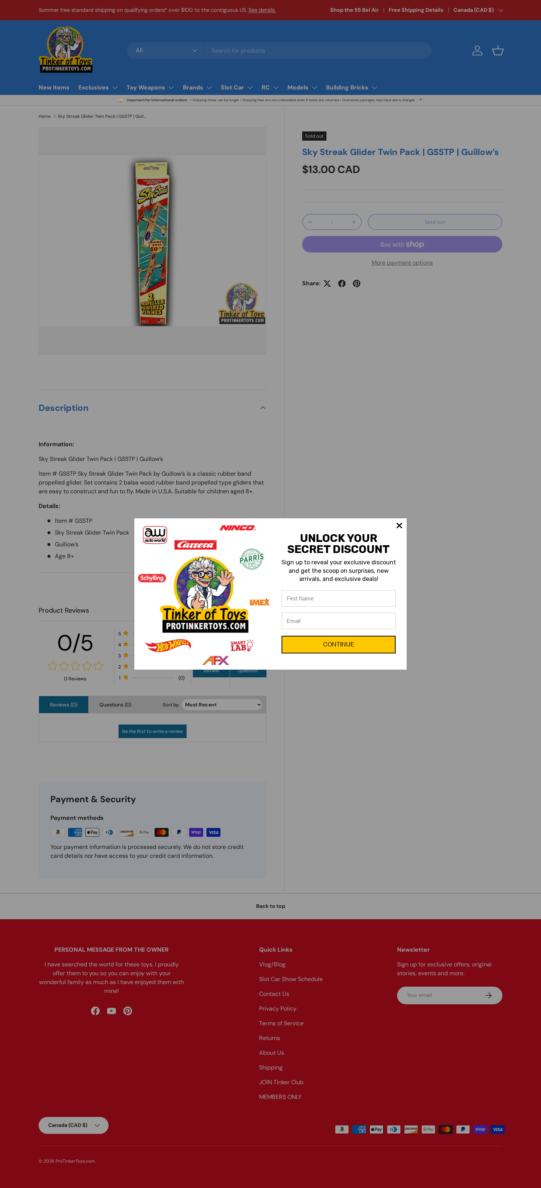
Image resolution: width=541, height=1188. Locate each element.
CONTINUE (338, 644)
